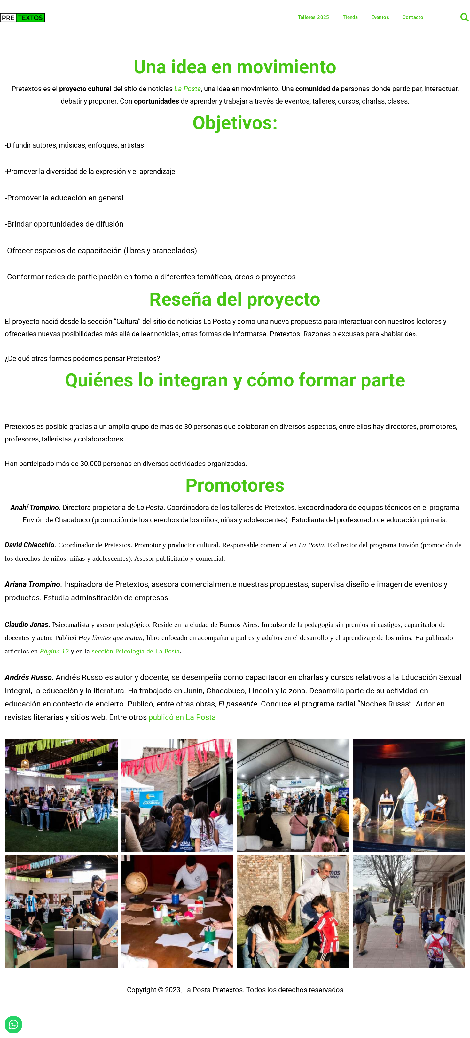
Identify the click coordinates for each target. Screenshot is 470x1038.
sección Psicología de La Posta (136, 651)
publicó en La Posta (182, 717)
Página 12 (54, 651)
